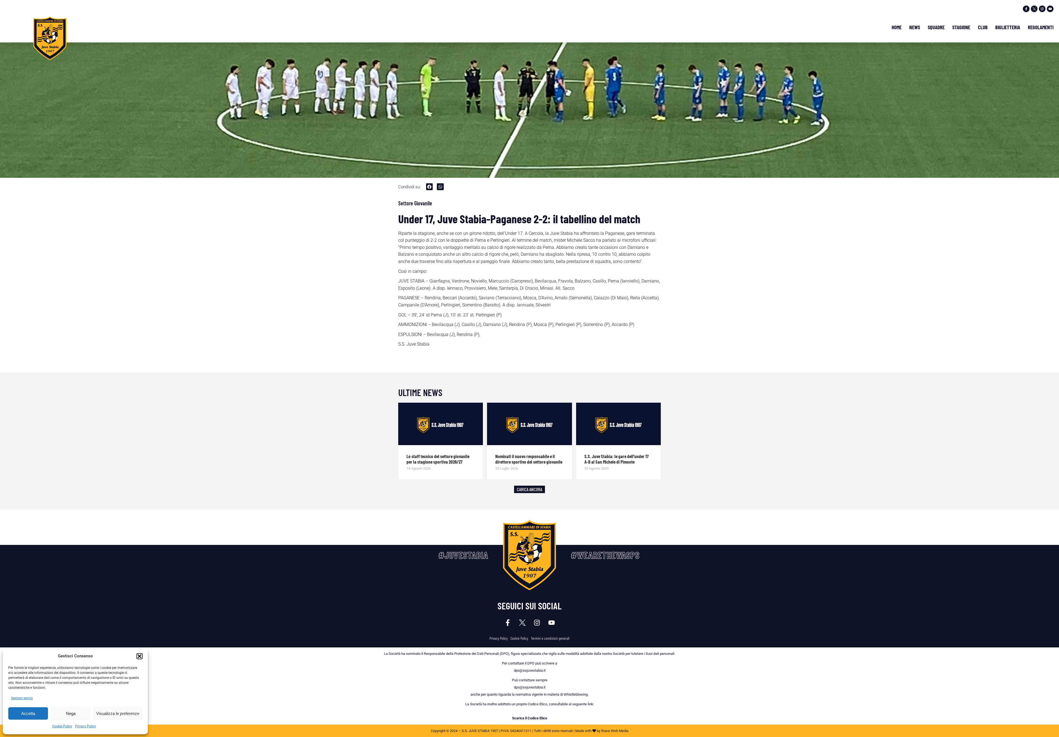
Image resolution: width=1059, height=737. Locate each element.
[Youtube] (1050, 9)
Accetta (28, 713)
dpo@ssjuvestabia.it (529, 670)
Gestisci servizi (22, 698)
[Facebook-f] (1026, 9)
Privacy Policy (85, 726)
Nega (71, 713)
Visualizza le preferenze (117, 713)
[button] (139, 656)
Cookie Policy (62, 726)
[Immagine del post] (440, 424)
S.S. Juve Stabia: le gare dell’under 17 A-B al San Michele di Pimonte (616, 458)
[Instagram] (1042, 9)
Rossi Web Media (615, 731)
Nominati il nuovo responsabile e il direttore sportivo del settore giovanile (528, 458)
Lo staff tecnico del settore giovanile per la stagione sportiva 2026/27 (438, 458)
